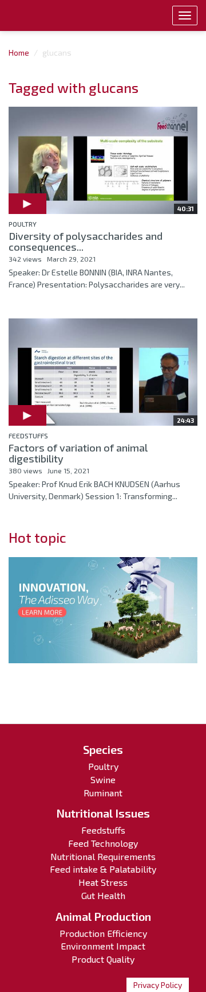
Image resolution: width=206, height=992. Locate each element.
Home (19, 52)
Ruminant (103, 792)
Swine (103, 779)
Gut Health (103, 895)
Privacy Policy (157, 985)
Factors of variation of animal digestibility (78, 453)
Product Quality (103, 959)
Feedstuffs (28, 435)
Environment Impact (103, 945)
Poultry (23, 224)
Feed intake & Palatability (103, 868)
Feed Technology (103, 843)
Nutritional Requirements (103, 856)
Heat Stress (103, 882)
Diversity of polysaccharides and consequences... (86, 241)
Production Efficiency (103, 933)
